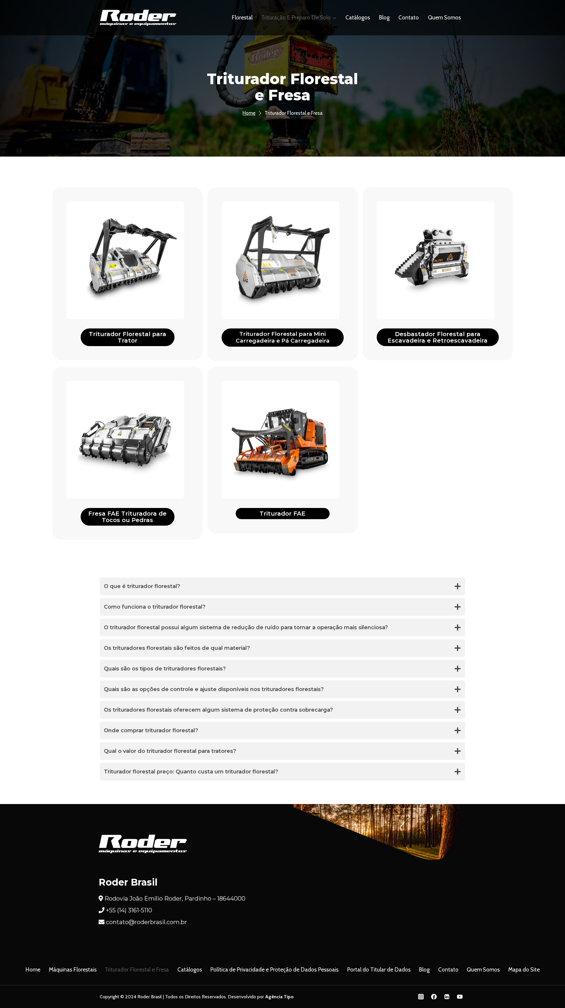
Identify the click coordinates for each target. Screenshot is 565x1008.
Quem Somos (444, 17)
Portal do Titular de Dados (379, 969)
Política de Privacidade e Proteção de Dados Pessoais (274, 969)
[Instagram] (421, 996)
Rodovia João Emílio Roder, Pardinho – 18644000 (174, 898)
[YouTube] (459, 996)
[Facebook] (434, 996)
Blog (384, 17)
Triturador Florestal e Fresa (137, 969)
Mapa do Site (524, 969)
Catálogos (357, 17)
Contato (408, 17)
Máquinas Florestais (73, 969)
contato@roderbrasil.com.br (146, 922)
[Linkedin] (446, 996)
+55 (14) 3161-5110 (129, 910)
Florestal (242, 17)
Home (32, 969)
